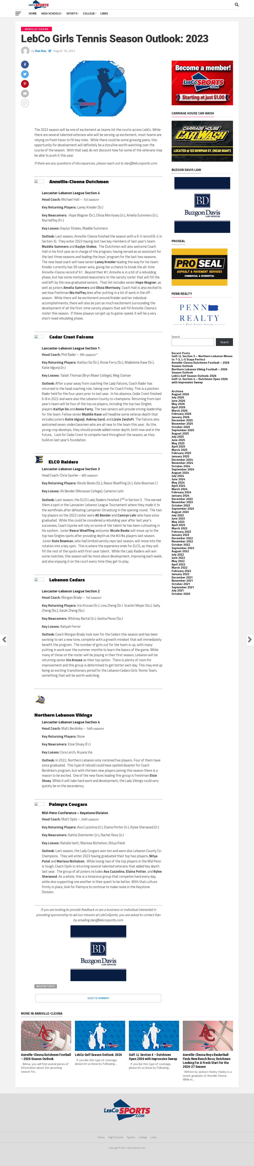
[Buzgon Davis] (98, 980)
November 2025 (182, 423)
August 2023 (180, 512)
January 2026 (180, 417)
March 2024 (179, 489)
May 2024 (178, 482)
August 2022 (180, 551)
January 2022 (180, 574)
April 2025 (178, 446)
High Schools (51, 13)
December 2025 (182, 420)
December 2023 (182, 499)
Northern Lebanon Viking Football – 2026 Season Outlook (199, 371)
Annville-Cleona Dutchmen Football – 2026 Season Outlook (200, 364)
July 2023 (178, 515)
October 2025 (181, 427)
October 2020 (181, 593)
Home (33, 13)
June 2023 (178, 518)
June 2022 (178, 557)
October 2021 (181, 584)
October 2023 (181, 505)
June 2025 (178, 440)
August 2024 (180, 472)
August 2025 (180, 433)
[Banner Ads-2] (202, 160)
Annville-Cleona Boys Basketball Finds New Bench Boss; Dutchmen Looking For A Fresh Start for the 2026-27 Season (206, 1061)
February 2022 (181, 571)
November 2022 (182, 541)
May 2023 (178, 521)
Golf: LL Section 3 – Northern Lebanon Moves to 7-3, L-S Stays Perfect (202, 358)
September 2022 (183, 548)
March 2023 (179, 528)
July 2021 (178, 590)
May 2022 (178, 561)
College (89, 13)
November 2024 (182, 463)
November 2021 (182, 580)
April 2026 (178, 407)
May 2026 (178, 404)
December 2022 (182, 538)
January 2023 (180, 535)
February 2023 (181, 531)
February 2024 (181, 492)
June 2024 (178, 479)
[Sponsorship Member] (202, 104)
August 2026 (180, 394)
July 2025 (178, 436)
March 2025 (179, 450)
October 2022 (181, 544)
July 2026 (178, 397)
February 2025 (181, 453)
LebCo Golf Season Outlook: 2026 (194, 375)
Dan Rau (40, 51)
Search (176, 336)
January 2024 (180, 495)
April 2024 (178, 485)
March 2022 (179, 567)
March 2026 (179, 410)
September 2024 (183, 469)
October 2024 (181, 466)
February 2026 (181, 413)
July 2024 (178, 476)
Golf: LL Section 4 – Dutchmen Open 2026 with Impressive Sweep (200, 380)
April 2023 (178, 525)
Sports (71, 13)
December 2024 (182, 459)
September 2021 (183, 587)
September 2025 (183, 430)
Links (104, 13)
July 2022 (178, 554)
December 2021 (182, 577)
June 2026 (178, 400)
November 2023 (182, 502)
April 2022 (178, 564)
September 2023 (183, 508)
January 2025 (180, 456)
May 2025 (178, 443)
